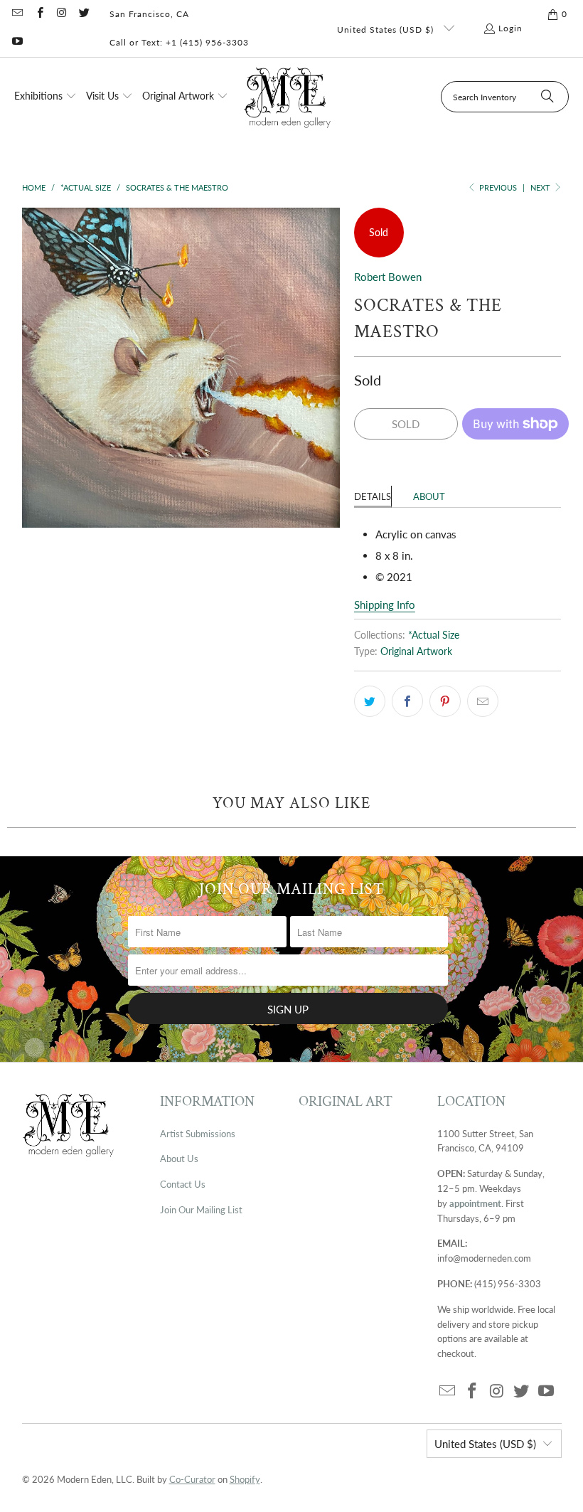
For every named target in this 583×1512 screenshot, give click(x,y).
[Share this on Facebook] (407, 701)
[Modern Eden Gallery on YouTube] (17, 42)
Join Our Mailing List (201, 1209)
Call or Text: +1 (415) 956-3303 (179, 42)
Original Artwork (416, 651)
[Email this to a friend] (482, 701)
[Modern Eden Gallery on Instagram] (61, 14)
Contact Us (182, 1184)
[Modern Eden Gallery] (287, 97)
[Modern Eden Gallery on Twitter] (83, 14)
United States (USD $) (387, 29)
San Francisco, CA (149, 14)
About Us (179, 1158)
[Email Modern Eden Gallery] (17, 14)
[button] (45, 97)
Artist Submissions (197, 1133)
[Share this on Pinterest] (445, 701)
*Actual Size (433, 635)
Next (541, 187)
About (429, 496)
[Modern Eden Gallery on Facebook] (39, 14)
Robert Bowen (388, 276)
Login (510, 28)
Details (372, 496)
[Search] (547, 96)
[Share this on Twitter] (369, 701)
